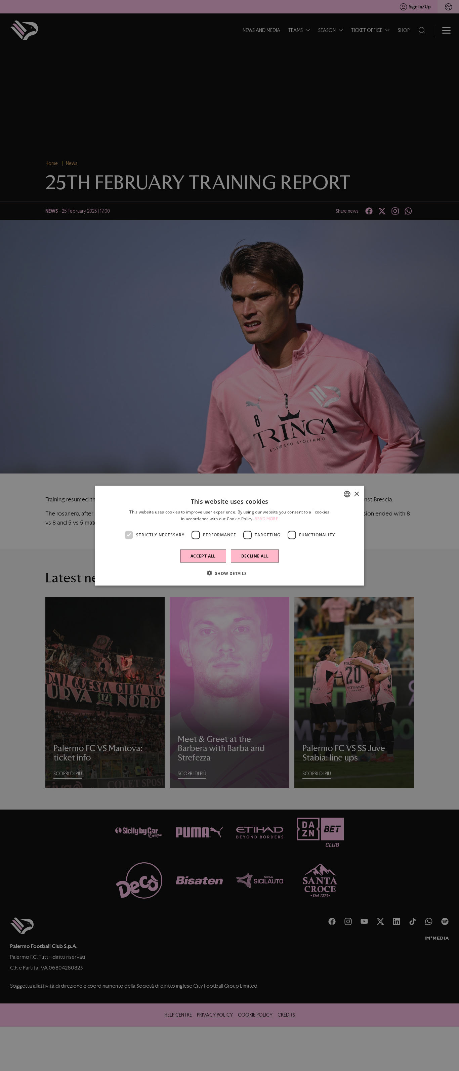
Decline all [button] (254, 556)
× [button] (356, 493)
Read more (266, 518)
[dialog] (229, 535)
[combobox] (347, 494)
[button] (229, 573)
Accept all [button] (203, 556)
